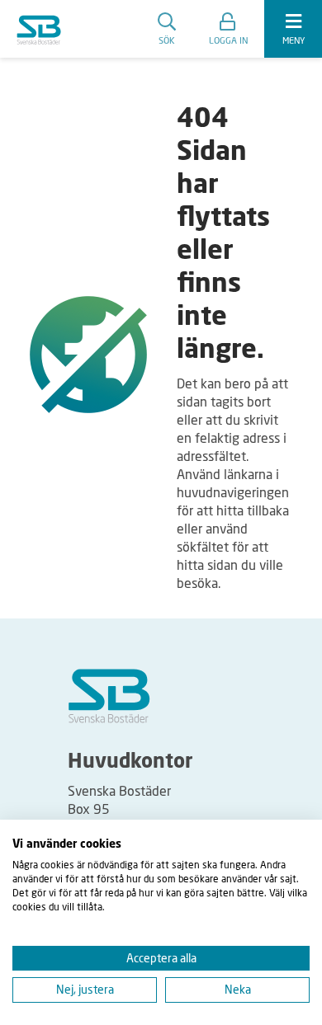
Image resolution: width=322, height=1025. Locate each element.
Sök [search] (167, 40)
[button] (228, 29)
